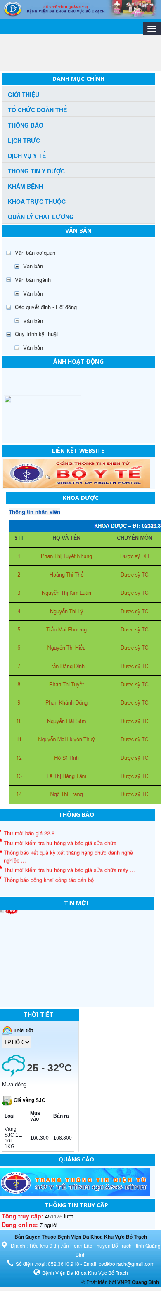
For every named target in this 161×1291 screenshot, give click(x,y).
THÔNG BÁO (25, 125)
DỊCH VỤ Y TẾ (27, 155)
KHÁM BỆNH (25, 186)
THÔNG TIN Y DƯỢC (36, 171)
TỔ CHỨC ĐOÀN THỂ (37, 110)
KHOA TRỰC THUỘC (37, 201)
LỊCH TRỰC (24, 140)
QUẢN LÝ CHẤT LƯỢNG (41, 217)
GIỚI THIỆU (23, 94)
